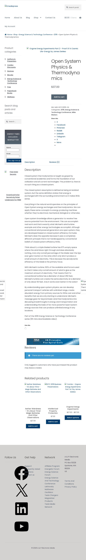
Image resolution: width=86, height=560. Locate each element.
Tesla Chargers (51, 495)
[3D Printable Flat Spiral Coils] (53, 341)
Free (9, 87)
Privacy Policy (71, 486)
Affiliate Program (52, 466)
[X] (21, 498)
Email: (8, 154)
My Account (10, 26)
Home (7, 17)
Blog (28, 17)
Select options (73, 418)
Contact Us (50, 17)
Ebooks (10, 75)
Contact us (29, 475)
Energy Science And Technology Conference (52, 480)
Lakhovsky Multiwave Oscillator (49, 489)
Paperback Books (11, 92)
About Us (18, 17)
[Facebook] (21, 481)
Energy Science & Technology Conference (35, 34)
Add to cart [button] (33, 426)
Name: (8, 147)
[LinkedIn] (21, 516)
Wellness (11, 97)
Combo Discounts (11, 66)
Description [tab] (30, 162)
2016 (55, 34)
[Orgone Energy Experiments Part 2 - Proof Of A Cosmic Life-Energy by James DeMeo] (53, 50)
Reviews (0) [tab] (54, 162)
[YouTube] (21, 534)
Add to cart (59, 97)
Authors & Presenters (11, 60)
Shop (36, 17)
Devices (10, 71)
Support (28, 466)
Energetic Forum (52, 469)
